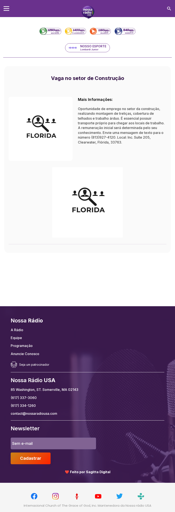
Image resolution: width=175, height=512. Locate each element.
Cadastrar (30, 458)
